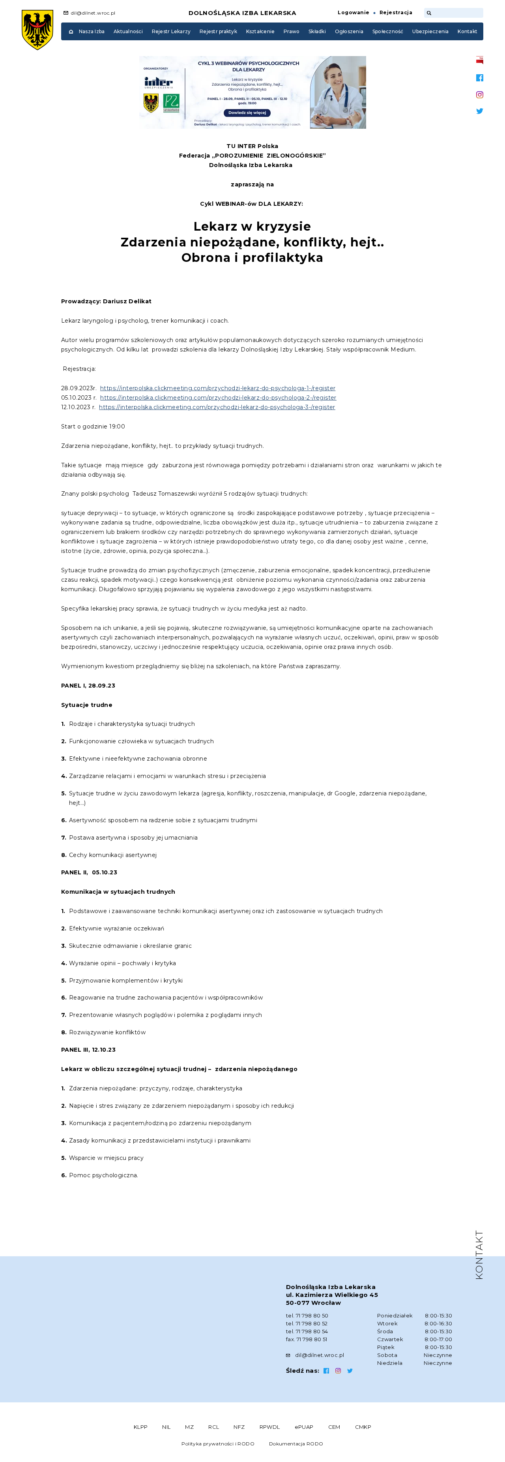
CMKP (363, 1427)
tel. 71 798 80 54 (307, 1331)
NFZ (239, 1427)
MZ (189, 1427)
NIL (166, 1427)
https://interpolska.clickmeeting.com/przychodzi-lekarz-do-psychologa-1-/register (218, 388)
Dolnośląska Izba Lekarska (243, 13)
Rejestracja (396, 12)
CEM (334, 1427)
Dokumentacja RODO (296, 1444)
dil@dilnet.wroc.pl (93, 13)
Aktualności (128, 31)
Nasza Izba (92, 31)
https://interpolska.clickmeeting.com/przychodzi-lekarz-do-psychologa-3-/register (217, 407)
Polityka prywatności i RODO (217, 1444)
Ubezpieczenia (430, 31)
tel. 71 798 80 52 (307, 1323)
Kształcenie (260, 31)
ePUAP (304, 1427)
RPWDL (270, 1427)
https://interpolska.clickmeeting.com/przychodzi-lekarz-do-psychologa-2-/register (218, 397)
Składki (317, 31)
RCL (213, 1427)
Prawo (291, 31)
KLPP (141, 1427)
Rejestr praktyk (218, 31)
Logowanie (353, 12)
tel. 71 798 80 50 (307, 1315)
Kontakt (467, 31)
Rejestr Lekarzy (171, 31)
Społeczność (388, 31)
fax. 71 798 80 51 (306, 1339)
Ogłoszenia (349, 31)
